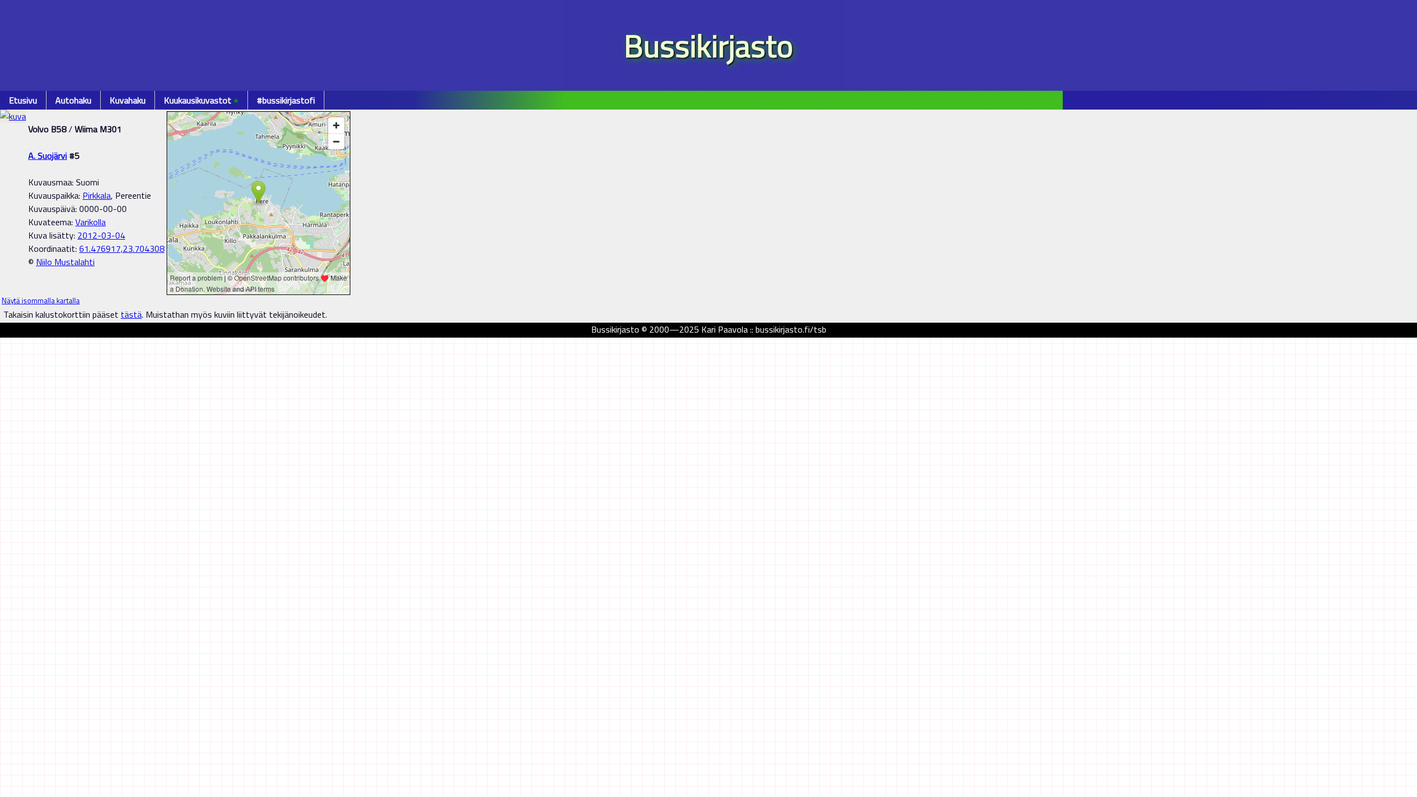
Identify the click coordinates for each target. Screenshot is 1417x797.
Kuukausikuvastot (201, 100)
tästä (131, 314)
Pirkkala (96, 195)
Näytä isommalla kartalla (41, 300)
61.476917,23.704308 (121, 248)
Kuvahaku (128, 100)
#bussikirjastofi (286, 100)
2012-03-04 (101, 235)
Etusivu (23, 100)
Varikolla (90, 222)
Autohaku (73, 100)
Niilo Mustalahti (65, 261)
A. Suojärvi (47, 155)
